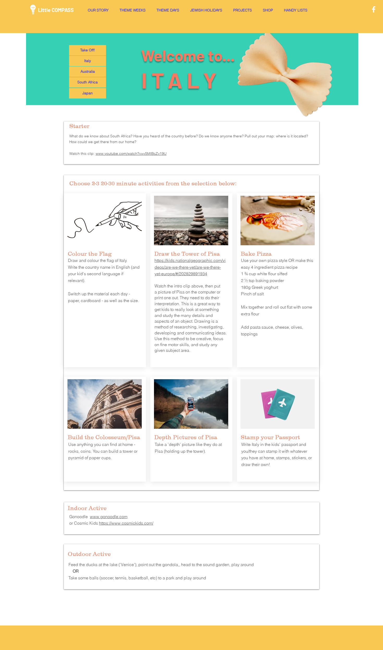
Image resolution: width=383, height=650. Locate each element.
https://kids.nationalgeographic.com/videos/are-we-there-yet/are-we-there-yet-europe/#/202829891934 (190, 267)
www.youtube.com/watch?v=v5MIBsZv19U (131, 153)
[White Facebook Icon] (373, 9)
